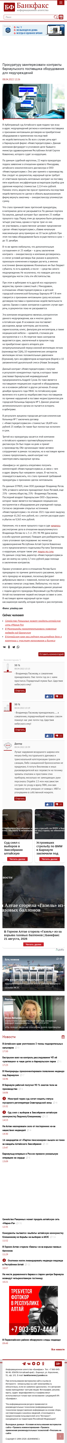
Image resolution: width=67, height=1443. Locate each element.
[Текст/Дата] (61, 17)
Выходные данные (15, 1424)
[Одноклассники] (9, 647)
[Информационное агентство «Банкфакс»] (25, 7)
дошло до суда (45, 551)
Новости (9, 1037)
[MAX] (38, 1363)
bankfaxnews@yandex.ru (35, 1375)
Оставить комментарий (51, 654)
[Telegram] (13, 647)
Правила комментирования (26, 1427)
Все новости (58, 1349)
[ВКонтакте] (4, 647)
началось (55, 525)
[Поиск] (56, 17)
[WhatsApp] (18, 647)
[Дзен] (34, 1363)
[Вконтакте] (29, 1363)
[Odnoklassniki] (43, 1363)
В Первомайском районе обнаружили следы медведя (31, 1339)
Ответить (20, 690)
